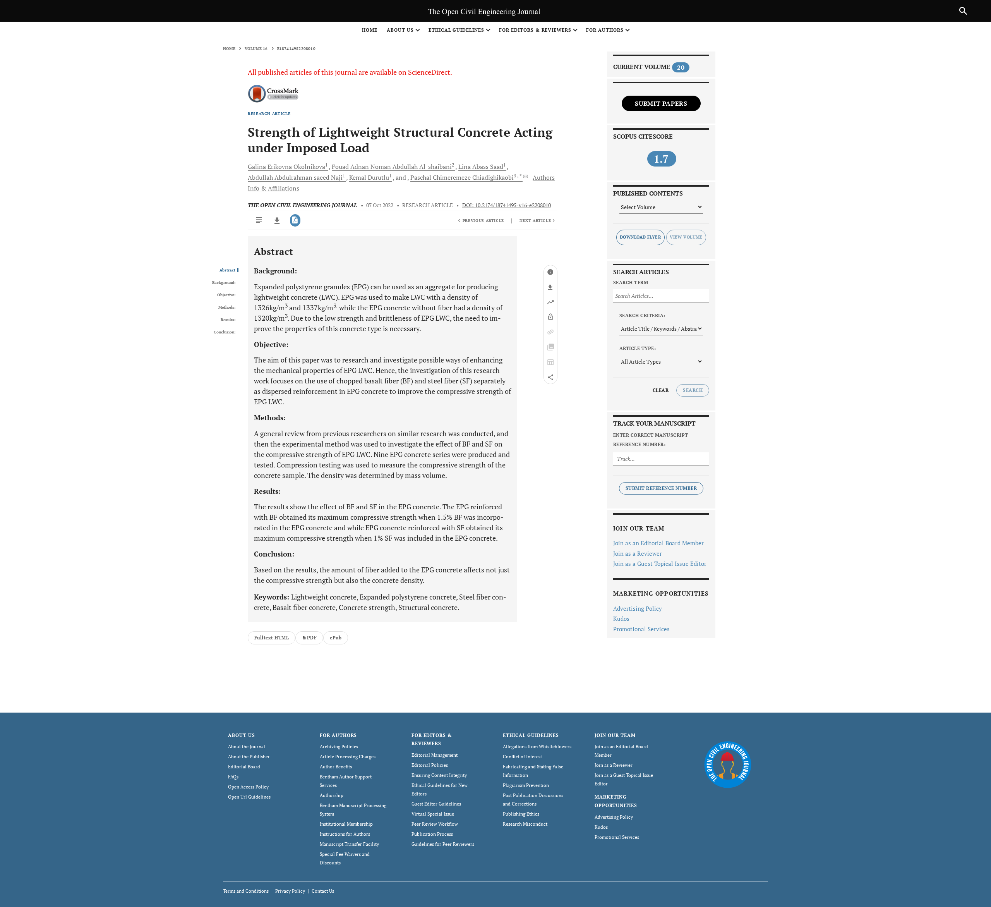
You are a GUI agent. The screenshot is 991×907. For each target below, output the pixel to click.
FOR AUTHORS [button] (605, 30)
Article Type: (637, 348)
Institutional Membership (346, 824)
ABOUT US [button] (400, 30)
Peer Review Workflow (434, 824)
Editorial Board (244, 767)
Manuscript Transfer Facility (349, 844)
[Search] (963, 11)
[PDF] (295, 220)
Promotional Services (641, 629)
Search (693, 390)
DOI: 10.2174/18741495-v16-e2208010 (506, 205)
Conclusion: (224, 332)
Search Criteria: (642, 315)
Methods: (226, 307)
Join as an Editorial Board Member (658, 543)
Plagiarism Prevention (526, 785)
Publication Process (432, 834)
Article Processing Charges (347, 756)
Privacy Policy (290, 891)
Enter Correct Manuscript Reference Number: (650, 439)
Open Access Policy (248, 787)
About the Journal (246, 746)
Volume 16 (256, 48)
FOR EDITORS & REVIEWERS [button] (535, 30)
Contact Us (323, 891)
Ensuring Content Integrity (439, 775)
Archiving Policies (339, 746)
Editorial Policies (429, 765)
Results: (228, 320)
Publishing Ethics (521, 814)
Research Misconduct (525, 824)
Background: (223, 282)
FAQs (233, 777)
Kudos (621, 618)
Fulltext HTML (271, 638)
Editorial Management (434, 755)
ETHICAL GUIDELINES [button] (456, 30)
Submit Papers (661, 103)
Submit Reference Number (661, 488)
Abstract (227, 270)
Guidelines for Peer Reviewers (442, 844)
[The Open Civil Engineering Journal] (727, 764)
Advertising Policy (637, 608)
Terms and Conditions (246, 891)
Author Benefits (336, 767)
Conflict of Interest (522, 756)
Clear (661, 390)
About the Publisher (249, 756)
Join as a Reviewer (637, 553)
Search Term (630, 282)
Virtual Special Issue (432, 814)
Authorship (331, 795)
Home (369, 30)
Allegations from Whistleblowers (537, 746)
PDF (312, 638)
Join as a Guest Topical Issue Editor (659, 563)
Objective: (226, 295)
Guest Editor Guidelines (436, 804)
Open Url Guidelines (249, 797)
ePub (335, 638)
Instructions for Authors (345, 834)
